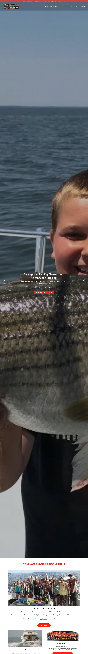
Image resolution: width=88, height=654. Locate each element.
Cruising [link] (71, 6)
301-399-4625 (45, 288)
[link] (11, 6)
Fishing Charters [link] (55, 6)
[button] (83, 6)
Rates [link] (77, 6)
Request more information (44, 292)
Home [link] (46, 6)
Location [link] (64, 6)
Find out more (44, 625)
